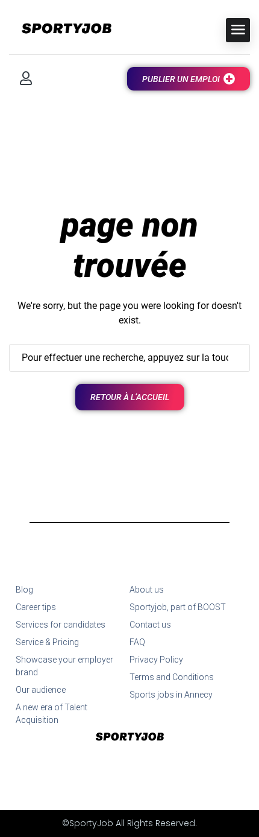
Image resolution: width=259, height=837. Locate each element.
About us (147, 589)
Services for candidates (60, 624)
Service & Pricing (47, 642)
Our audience (41, 690)
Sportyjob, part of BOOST (178, 607)
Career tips (36, 607)
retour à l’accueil (129, 397)
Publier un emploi (181, 79)
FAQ (137, 642)
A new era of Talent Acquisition (51, 713)
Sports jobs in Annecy (171, 694)
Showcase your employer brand (64, 666)
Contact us (150, 624)
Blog (24, 589)
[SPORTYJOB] (60, 29)
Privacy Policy (156, 659)
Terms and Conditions (172, 677)
